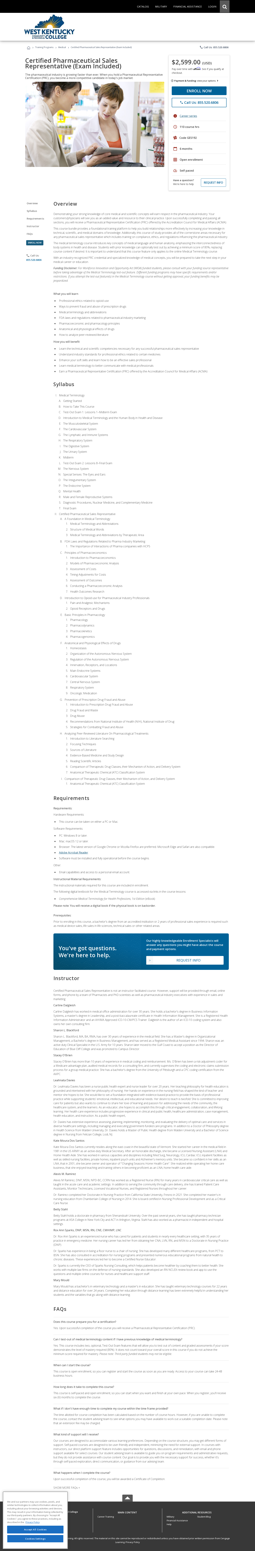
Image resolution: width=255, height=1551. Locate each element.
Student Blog (204, 1516)
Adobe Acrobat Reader (73, 852)
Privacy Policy (133, 1542)
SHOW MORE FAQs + (66, 1488)
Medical (62, 47)
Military (170, 1516)
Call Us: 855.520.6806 (213, 47)
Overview (32, 203)
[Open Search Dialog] (225, 6)
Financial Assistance (177, 1520)
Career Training (105, 1516)
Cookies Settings (35, 1538)
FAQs (30, 233)
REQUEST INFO (213, 182)
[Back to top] (127, 1511)
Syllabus (32, 211)
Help (169, 1524)
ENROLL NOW (199, 90)
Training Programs (44, 47)
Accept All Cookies (35, 1529)
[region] (35, 1520)
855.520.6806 (33, 260)
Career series (188, 116)
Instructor (33, 226)
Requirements (35, 218)
